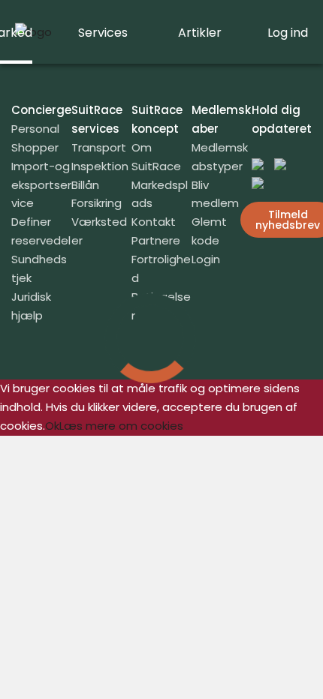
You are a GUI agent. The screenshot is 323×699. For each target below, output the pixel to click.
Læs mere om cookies (121, 426)
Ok (52, 426)
